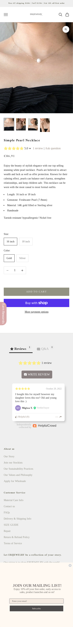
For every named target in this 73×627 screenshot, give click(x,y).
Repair (7, 531)
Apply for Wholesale (15, 481)
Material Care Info (13, 500)
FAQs (7, 512)
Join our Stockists (13, 462)
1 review (38, 148)
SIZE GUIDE (11, 524)
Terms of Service (13, 543)
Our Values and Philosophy (18, 475)
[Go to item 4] (45, 125)
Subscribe (36, 608)
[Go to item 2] (21, 124)
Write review (38, 374)
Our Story (9, 456)
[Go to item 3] (33, 124)
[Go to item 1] (9, 124)
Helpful (22, 416)
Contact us (9, 506)
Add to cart (36, 291)
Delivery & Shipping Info (17, 518)
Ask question (53, 148)
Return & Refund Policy (17, 537)
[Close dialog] (70, 565)
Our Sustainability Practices (18, 468)
